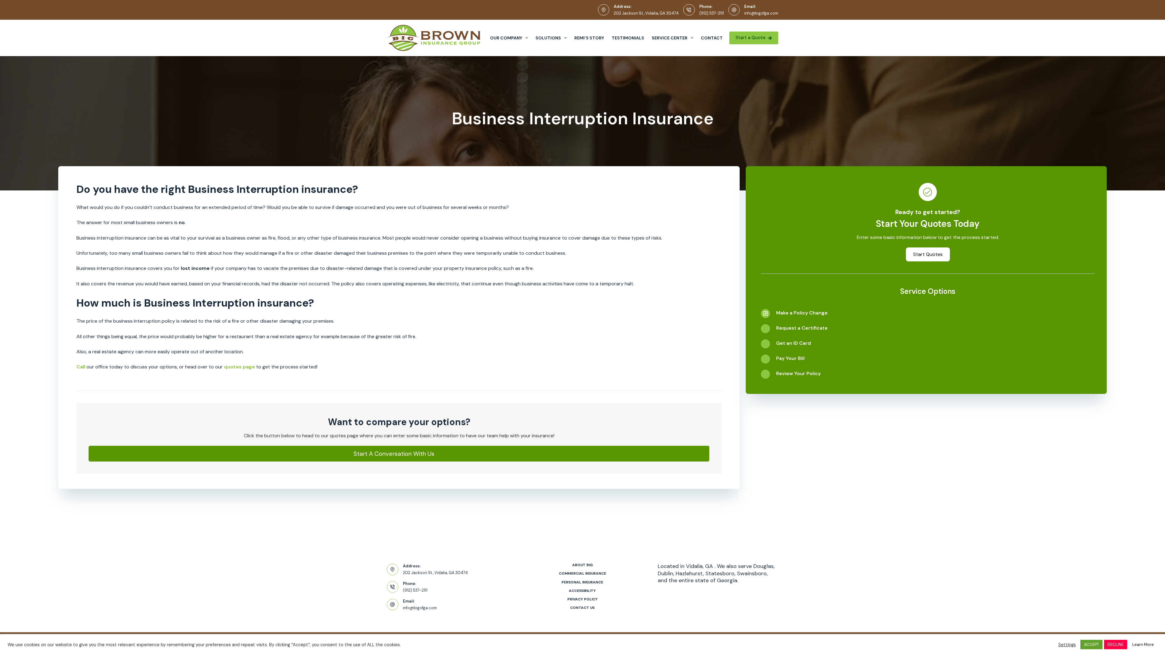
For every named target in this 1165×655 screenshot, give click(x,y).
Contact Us (582, 608)
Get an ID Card (793, 343)
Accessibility (582, 591)
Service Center (669, 38)
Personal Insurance (582, 582)
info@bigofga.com (761, 13)
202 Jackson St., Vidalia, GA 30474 (646, 13)
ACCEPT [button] (1091, 644)
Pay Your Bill (790, 358)
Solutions (548, 38)
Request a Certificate (802, 328)
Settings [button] (1067, 644)
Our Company (506, 38)
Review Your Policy (798, 373)
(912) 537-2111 (711, 13)
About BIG (582, 565)
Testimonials (628, 38)
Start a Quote (750, 38)
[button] (399, 454)
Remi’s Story (589, 38)
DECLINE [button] (1115, 644)
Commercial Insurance (582, 573)
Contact (712, 38)
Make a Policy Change (802, 313)
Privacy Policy (582, 599)
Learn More (1143, 644)
